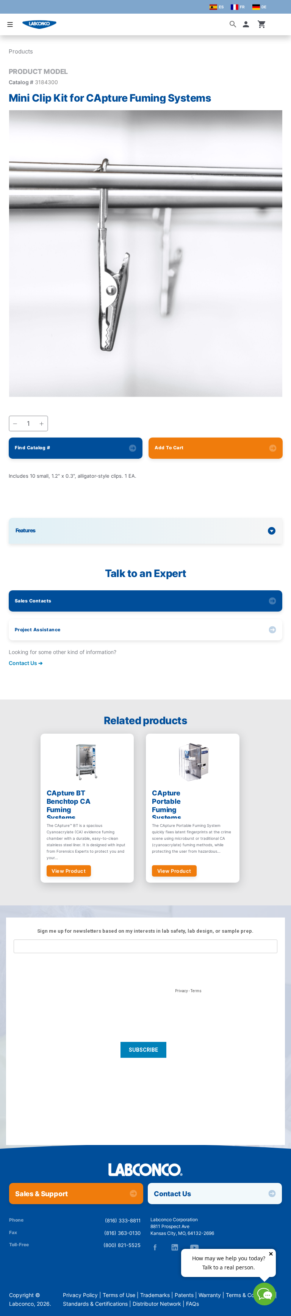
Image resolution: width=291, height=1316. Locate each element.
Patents (184, 1295)
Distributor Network (157, 1304)
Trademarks (155, 1295)
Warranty (210, 1295)
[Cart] (262, 24)
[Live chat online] (264, 1303)
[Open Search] (233, 24)
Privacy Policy (80, 1295)
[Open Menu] (10, 24)
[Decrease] (15, 424)
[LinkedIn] (174, 1247)
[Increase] (41, 424)
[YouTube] (194, 1247)
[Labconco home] (145, 1170)
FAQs (192, 1304)
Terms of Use (119, 1295)
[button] (247, 24)
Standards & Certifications (95, 1304)
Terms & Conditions (250, 1295)
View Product (69, 871)
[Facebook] (155, 1247)
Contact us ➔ (26, 663)
